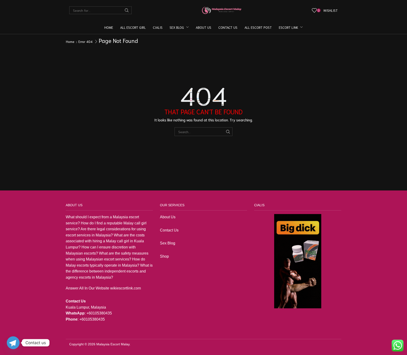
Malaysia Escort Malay (113, 344)
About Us (167, 217)
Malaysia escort (126, 217)
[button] (325, 10)
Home (70, 41)
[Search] (126, 10)
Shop (165, 256)
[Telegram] (13, 342)
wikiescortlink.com (125, 288)
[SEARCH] (228, 131)
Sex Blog (167, 243)
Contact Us (169, 230)
